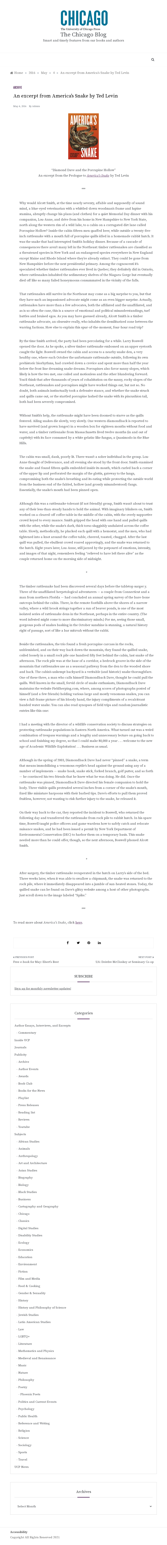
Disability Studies (30, 1235)
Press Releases (28, 1105)
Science (23, 1438)
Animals (24, 1149)
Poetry (22, 1387)
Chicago (24, 1214)
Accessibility (18, 1532)
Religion (24, 1431)
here (78, 923)
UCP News (21, 1467)
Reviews (24, 1120)
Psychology (26, 1409)
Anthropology (28, 1156)
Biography (25, 1178)
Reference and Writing (34, 1423)
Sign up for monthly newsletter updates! (42, 989)
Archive (17, 87)
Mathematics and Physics (36, 1351)
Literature (25, 1344)
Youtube (24, 1127)
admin (36, 106)
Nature (23, 1373)
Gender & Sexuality (32, 1293)
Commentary (27, 1033)
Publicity (20, 1055)
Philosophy (26, 1380)
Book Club (25, 1084)
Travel (22, 1460)
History (23, 1300)
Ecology (23, 1243)
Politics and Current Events (37, 1402)
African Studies (29, 1142)
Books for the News (31, 1091)
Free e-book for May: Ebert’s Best (36, 962)
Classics (23, 1221)
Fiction (23, 1272)
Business (24, 1199)
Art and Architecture (32, 1163)
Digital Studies (28, 1228)
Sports (22, 1452)
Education (25, 1257)
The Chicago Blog (83, 34)
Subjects (20, 1134)
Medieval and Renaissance (37, 1358)
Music (22, 1365)
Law (21, 1329)
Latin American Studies (34, 1322)
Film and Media (29, 1279)
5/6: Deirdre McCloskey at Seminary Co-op (125, 962)
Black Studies (27, 1192)
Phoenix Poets (30, 1394)
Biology (23, 1185)
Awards (23, 1076)
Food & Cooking (29, 1286)
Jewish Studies (28, 1315)
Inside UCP (22, 1040)
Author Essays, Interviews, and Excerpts (42, 1026)
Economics (25, 1250)
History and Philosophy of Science (42, 1308)
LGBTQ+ (24, 1336)
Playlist (23, 1098)
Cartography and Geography (38, 1206)
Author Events (28, 1069)
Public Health (27, 1416)
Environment (27, 1264)
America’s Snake (98, 176)
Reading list (26, 1112)
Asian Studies (27, 1170)
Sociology (25, 1445)
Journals (20, 1047)
